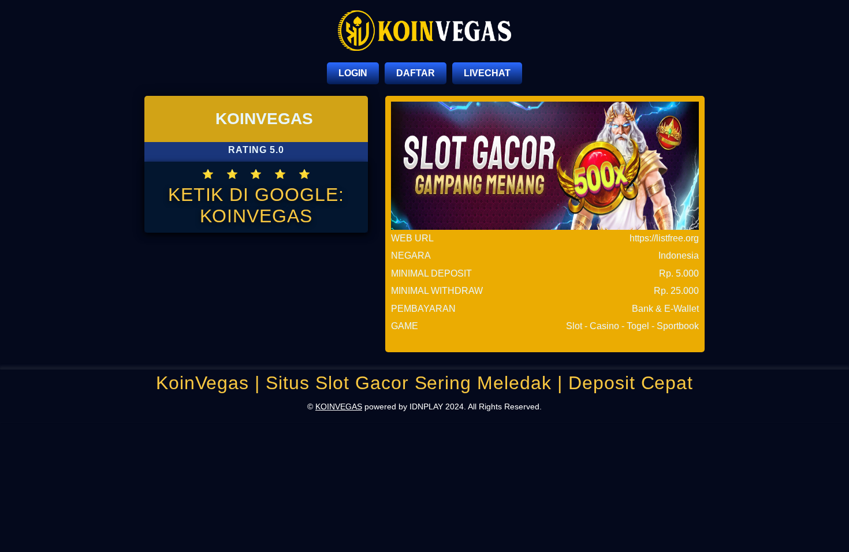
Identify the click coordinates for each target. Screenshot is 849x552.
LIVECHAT (487, 73)
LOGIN (352, 73)
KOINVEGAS (338, 406)
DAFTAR (415, 73)
